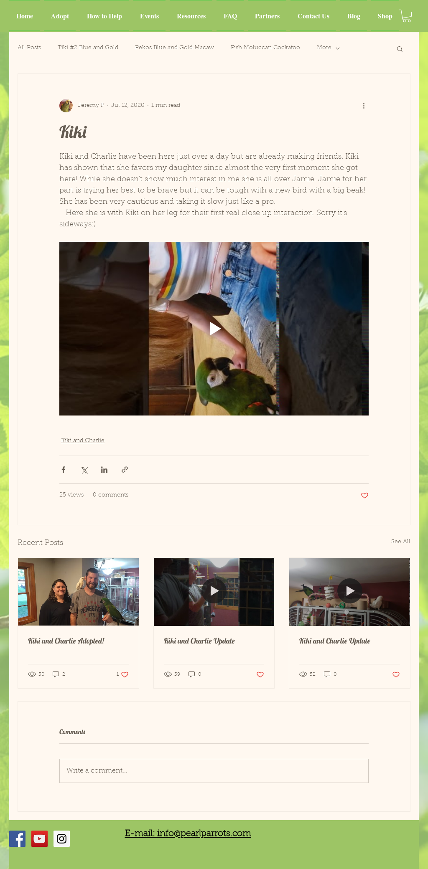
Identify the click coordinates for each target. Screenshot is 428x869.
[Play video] (214, 328)
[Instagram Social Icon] (62, 839)
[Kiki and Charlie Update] (214, 592)
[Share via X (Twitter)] (84, 470)
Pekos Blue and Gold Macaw (174, 48)
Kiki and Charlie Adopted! (66, 641)
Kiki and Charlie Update (199, 641)
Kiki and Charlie (82, 441)
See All (400, 542)
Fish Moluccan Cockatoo (265, 48)
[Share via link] (125, 470)
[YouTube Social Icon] (39, 839)
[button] (406, 16)
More (324, 48)
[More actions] (364, 106)
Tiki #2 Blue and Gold (88, 48)
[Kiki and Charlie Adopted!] (78, 592)
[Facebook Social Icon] (17, 839)
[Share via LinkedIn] (104, 470)
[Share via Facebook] (63, 470)
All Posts (29, 48)
